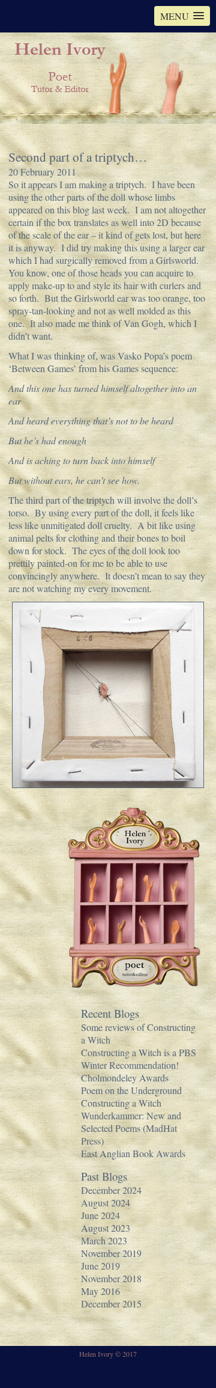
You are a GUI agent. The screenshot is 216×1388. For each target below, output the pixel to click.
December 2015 (111, 1303)
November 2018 (111, 1278)
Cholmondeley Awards (125, 1077)
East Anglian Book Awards (133, 1153)
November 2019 (111, 1253)
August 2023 (105, 1227)
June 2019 (100, 1265)
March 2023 (104, 1240)
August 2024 (105, 1202)
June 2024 (100, 1215)
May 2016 (100, 1291)
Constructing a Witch (121, 1102)
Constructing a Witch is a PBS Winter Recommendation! (138, 1058)
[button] (182, 16)
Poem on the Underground (131, 1090)
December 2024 (111, 1190)
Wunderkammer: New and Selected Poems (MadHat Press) (131, 1128)
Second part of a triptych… (77, 156)
